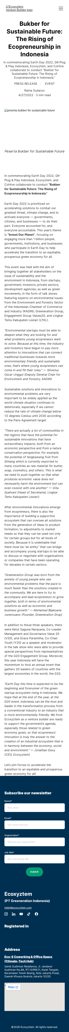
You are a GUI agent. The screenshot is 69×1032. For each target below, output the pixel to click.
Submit (34, 871)
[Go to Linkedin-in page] (13, 914)
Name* (8, 801)
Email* (7, 818)
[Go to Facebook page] (36, 914)
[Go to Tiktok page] (28, 914)
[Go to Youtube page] (21, 914)
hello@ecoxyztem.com (18, 907)
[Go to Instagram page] (6, 914)
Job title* (9, 852)
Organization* (11, 835)
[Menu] (61, 8)
